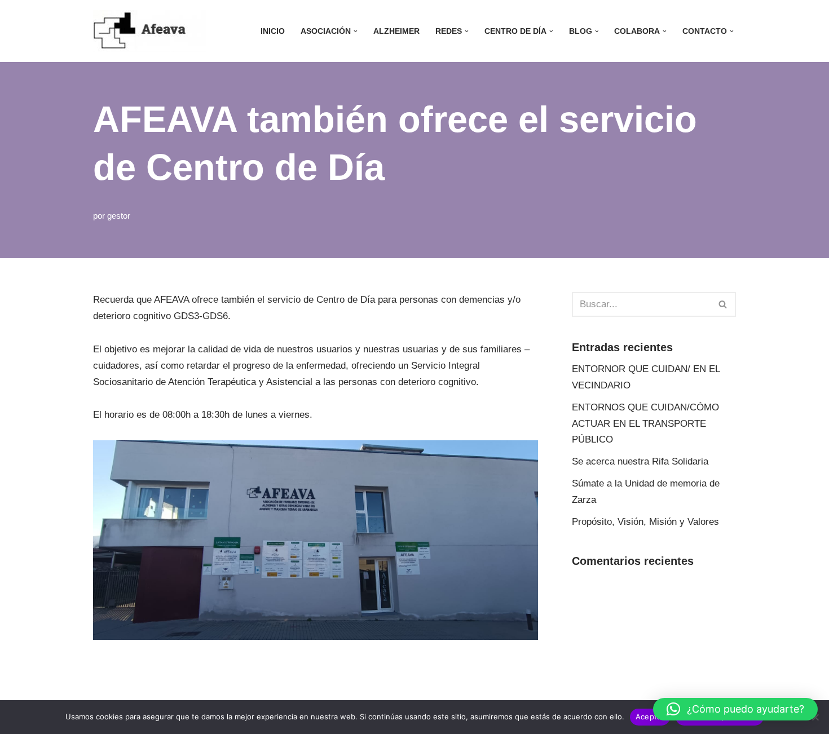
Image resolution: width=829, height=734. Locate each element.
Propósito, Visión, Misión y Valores (645, 521)
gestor (118, 215)
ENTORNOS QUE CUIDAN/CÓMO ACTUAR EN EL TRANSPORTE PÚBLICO (645, 423)
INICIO (273, 31)
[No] (815, 717)
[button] (356, 31)
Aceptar (650, 716)
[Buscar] (723, 304)
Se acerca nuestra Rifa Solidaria (640, 461)
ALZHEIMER (396, 31)
